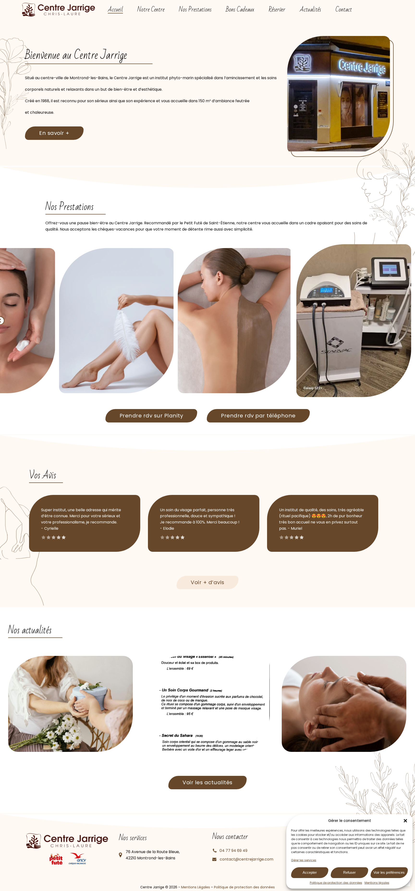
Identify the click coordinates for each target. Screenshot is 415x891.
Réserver (277, 9)
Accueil (115, 9)
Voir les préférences (389, 872)
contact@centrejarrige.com (246, 859)
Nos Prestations (195, 9)
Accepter (310, 872)
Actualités (310, 9)
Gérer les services (303, 860)
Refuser (349, 872)
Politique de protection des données (336, 883)
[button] (405, 820)
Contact (344, 9)
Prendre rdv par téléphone (258, 415)
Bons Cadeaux (240, 9)
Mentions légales (377, 883)
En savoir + (54, 133)
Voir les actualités (207, 782)
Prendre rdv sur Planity (151, 415)
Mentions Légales (195, 887)
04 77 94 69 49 (233, 850)
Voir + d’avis (207, 582)
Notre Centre (151, 9)
